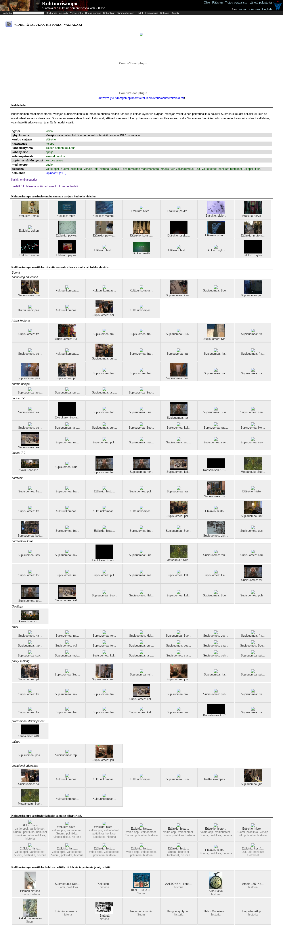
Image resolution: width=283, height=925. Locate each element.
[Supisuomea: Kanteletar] (178, 292)
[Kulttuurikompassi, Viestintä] (67, 287)
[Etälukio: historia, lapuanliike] (141, 845)
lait (96, 168)
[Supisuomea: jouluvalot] (253, 292)
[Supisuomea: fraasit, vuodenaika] (253, 633)
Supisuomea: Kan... (178, 295)
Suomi (65, 168)
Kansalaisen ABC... (215, 470)
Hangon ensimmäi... (141, 911)
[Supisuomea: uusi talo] (141, 409)
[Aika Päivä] (215, 888)
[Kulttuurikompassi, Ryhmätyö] (141, 307)
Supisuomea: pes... (30, 378)
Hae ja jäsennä (93, 13)
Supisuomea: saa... (252, 412)
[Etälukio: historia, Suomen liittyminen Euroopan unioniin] (253, 488)
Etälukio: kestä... (141, 253)
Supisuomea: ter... (178, 417)
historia (104, 168)
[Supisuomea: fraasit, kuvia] (253, 691)
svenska (254, 9)
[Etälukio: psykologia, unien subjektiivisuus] (67, 252)
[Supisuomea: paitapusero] (178, 513)
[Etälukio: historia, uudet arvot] (178, 845)
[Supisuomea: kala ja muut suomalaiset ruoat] (178, 425)
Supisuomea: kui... (67, 338)
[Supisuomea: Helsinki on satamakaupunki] (253, 425)
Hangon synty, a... (178, 911)
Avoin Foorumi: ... (30, 470)
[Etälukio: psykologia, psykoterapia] (253, 252)
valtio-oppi (52, 168)
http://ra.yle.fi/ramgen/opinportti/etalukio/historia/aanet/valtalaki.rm (141, 98)
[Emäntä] (104, 913)
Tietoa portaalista (236, 2)
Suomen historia (125, 13)
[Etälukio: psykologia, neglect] (178, 233)
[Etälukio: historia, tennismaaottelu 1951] (141, 208)
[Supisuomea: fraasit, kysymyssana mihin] (253, 370)
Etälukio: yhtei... (215, 235)
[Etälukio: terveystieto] (67, 213)
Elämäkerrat (151, 13)
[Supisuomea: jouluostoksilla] (178, 676)
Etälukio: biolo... (215, 215)
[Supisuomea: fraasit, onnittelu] (30, 331)
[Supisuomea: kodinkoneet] (30, 533)
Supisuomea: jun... (30, 295)
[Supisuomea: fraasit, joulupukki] (30, 508)
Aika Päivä (216, 891)
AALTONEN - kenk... (178, 883)
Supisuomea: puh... (104, 358)
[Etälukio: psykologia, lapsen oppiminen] (67, 233)
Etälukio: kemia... (30, 216)
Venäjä (88, 168)
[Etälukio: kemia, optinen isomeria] (30, 213)
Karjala (175, 13)
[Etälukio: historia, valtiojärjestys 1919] (178, 247)
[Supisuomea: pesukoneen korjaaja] (178, 375)
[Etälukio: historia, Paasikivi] (67, 824)
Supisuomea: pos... (178, 645)
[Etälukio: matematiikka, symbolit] (104, 213)
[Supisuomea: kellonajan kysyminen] (30, 444)
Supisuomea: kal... (30, 412)
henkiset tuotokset (230, 168)
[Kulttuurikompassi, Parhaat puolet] (141, 287)
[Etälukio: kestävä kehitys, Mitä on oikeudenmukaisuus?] (253, 845)
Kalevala (164, 13)
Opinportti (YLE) (56, 173)
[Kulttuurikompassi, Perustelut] (30, 307)
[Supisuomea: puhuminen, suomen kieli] (67, 390)
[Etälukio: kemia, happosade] (141, 233)
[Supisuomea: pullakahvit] (104, 439)
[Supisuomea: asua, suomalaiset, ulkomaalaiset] (104, 390)
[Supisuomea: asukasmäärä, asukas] (30, 390)
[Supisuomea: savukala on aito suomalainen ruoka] (253, 439)
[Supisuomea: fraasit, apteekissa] (178, 691)
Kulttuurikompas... (67, 290)
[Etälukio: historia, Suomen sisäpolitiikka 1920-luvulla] (104, 845)
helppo (50, 143)
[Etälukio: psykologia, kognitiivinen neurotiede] (104, 233)
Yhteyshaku (76, 13)
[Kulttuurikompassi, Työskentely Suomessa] (67, 307)
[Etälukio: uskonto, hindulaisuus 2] (30, 228)
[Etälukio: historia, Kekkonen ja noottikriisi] (141, 826)
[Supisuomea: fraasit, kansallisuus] (178, 488)
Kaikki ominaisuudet (24, 179)
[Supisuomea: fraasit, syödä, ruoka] (253, 331)
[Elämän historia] (30, 888)
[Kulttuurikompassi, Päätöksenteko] (104, 287)
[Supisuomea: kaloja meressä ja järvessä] (30, 409)
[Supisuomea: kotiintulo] (253, 513)
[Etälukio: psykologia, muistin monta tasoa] (178, 208)
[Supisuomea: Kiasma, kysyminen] (216, 336)
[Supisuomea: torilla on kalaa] (30, 572)
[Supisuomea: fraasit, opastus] (141, 331)
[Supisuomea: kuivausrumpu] (67, 336)
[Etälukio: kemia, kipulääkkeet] (30, 252)
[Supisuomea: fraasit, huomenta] (104, 709)
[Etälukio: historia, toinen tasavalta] (253, 826)
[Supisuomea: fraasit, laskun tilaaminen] (30, 691)
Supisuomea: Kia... (215, 338)
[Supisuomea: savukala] (216, 439)
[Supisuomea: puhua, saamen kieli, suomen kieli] (104, 425)
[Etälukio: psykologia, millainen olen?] (216, 247)
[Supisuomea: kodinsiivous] (104, 676)
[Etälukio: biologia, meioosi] (216, 213)
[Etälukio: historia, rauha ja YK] (216, 508)
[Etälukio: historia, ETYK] (104, 824)
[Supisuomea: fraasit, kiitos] (178, 709)
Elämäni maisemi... (67, 911)
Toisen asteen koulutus (60, 147)
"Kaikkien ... (104, 883)
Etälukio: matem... (104, 216)
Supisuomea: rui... (67, 442)
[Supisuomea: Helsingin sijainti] (141, 592)
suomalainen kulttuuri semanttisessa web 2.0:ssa (73, 8)
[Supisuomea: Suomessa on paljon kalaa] (178, 331)
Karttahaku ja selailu (57, 13)
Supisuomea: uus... (141, 412)
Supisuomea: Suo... (215, 290)
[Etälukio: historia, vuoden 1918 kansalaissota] (216, 847)
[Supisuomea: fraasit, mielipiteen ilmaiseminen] (141, 528)
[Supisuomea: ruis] (67, 439)
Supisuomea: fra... (30, 334)
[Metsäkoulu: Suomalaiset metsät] (253, 469)
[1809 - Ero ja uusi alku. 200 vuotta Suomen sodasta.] (141, 887)
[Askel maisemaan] (30, 915)
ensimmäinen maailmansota (141, 168)
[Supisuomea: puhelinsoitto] (104, 356)
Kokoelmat (109, 13)
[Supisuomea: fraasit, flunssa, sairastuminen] (30, 709)
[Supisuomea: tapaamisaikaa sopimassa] (216, 425)
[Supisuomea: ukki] (216, 533)
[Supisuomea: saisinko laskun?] (104, 312)
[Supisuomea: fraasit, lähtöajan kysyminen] (141, 351)
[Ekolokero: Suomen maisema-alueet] (67, 414)
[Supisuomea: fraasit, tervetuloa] (104, 370)
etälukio (51, 139)
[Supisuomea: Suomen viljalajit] (178, 633)
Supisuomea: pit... (67, 378)
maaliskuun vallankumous (177, 168)
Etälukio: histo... (141, 211)
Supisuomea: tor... (104, 412)
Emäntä (104, 915)
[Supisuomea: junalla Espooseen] (30, 292)
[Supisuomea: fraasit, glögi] (178, 351)
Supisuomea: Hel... (253, 427)
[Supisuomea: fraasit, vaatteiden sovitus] (141, 370)
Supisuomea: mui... (141, 442)
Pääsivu (217, 2)
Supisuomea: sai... (104, 315)
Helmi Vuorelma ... (216, 911)
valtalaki (116, 168)
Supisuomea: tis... (216, 496)
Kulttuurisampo (59, 3)
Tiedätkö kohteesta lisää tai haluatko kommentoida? (44, 186)
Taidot (139, 13)
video (49, 131)
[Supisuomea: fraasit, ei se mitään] (216, 370)
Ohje (207, 2)
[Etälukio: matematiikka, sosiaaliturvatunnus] (253, 233)
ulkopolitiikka (252, 168)
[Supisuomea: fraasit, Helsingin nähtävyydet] (30, 488)
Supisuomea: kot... (253, 516)
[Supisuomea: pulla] (30, 351)
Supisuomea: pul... (30, 353)
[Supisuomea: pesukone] (30, 375)
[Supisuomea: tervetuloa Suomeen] (178, 415)
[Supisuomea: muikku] (141, 439)
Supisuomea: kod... (30, 535)
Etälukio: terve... (67, 216)
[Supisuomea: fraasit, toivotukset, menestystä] (104, 331)
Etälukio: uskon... (30, 230)
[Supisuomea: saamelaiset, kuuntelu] (253, 409)
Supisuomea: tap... (216, 427)
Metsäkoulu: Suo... (253, 471)
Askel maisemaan (30, 918)
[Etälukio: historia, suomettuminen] (104, 247)
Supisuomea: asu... (30, 392)
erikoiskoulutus (55, 156)
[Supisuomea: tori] (104, 409)
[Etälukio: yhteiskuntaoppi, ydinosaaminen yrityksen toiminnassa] (216, 232)
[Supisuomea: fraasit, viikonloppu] (253, 351)
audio (49, 164)
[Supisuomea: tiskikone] (216, 493)
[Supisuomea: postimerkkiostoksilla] (178, 643)
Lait (197, 168)
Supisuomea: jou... (253, 295)
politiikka (76, 168)
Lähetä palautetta (261, 2)
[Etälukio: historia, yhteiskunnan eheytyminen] (67, 845)
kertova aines (54, 160)
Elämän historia (30, 891)
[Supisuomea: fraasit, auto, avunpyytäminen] (67, 528)
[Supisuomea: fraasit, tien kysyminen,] (216, 351)
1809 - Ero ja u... (141, 890)
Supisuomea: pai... (178, 516)
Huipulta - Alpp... (253, 911)
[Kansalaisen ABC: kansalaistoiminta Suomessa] (216, 467)
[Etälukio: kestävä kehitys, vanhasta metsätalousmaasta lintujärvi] (141, 250)
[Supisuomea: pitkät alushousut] (67, 375)
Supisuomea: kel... (30, 447)
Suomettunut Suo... (67, 883)
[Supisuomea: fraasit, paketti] (67, 488)
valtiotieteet (209, 168)
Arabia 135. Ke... (253, 883)
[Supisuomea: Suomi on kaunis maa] (216, 287)
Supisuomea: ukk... (215, 535)
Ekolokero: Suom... (67, 417)
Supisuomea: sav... (215, 442)
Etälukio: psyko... (178, 211)
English (267, 9)
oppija (49, 152)
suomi (243, 9)
